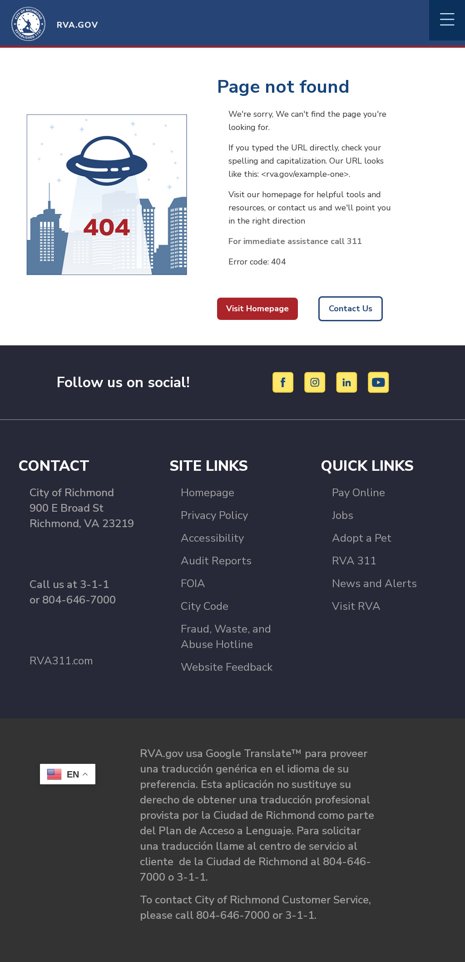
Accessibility (212, 538)
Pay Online (358, 492)
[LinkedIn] (348, 381)
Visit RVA (356, 606)
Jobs (342, 515)
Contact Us (350, 308)
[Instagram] (316, 381)
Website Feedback (226, 667)
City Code (204, 606)
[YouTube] (378, 381)
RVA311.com (61, 660)
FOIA (193, 583)
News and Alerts (374, 583)
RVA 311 (354, 560)
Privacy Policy (214, 515)
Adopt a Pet (361, 538)
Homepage (207, 492)
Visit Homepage (257, 308)
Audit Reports (216, 560)
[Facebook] (284, 381)
